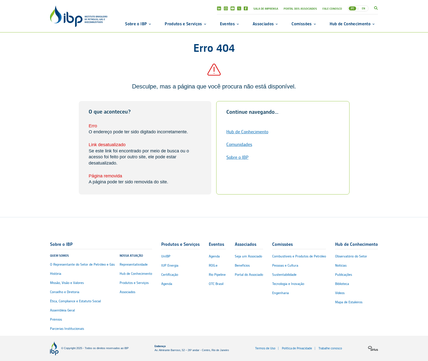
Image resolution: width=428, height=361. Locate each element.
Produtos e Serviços (183, 23)
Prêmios (56, 319)
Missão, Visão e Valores (67, 283)
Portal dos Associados (300, 8)
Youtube (232, 8)
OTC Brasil (216, 284)
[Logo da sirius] (373, 348)
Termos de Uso (265, 348)
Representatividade (134, 264)
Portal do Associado (249, 275)
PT (352, 8)
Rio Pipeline (217, 275)
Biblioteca (342, 284)
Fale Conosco (332, 8)
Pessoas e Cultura (285, 265)
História (55, 274)
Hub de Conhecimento (350, 23)
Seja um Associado (248, 256)
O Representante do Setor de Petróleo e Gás (82, 264)
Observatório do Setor (351, 256)
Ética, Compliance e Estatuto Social (75, 301)
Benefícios (242, 265)
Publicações (343, 275)
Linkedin (219, 8)
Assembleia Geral (62, 310)
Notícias (341, 265)
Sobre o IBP (136, 23)
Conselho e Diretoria (64, 292)
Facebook (246, 8)
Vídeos (340, 293)
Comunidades (239, 144)
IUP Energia (169, 265)
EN (363, 8)
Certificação (169, 275)
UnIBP (165, 256)
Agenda (166, 284)
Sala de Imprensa (265, 8)
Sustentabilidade (284, 275)
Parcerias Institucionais (67, 329)
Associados (263, 23)
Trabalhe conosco (330, 348)
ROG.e (213, 265)
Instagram (226, 8)
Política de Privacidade (297, 348)
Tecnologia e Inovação (288, 284)
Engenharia (280, 293)
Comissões (302, 23)
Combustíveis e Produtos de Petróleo (299, 256)
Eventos (227, 23)
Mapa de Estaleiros (348, 302)
